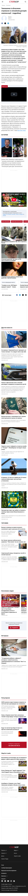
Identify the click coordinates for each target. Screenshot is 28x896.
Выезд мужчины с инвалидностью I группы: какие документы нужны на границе (13, 417)
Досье (2, 856)
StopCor (10, 17)
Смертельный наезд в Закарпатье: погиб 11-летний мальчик (13, 554)
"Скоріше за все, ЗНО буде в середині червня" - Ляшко (9, 286)
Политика (8, 5)
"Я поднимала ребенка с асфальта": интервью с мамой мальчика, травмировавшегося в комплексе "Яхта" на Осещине (13, 660)
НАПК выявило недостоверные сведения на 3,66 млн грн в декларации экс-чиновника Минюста (13, 703)
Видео (15, 850)
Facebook (9, 214)
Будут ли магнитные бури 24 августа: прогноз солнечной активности (11, 728)
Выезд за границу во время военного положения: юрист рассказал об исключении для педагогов (14, 529)
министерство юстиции (17, 221)
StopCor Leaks (6, 753)
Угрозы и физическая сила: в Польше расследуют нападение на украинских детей (13, 383)
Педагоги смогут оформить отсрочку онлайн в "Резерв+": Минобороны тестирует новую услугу (14, 447)
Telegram (5, 214)
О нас (2, 865)
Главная (3, 5)
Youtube (13, 214)
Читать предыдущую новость (8, 282)
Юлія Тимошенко (6, 221)
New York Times (21, 130)
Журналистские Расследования (8, 870)
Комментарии (7, 295)
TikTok (4, 215)
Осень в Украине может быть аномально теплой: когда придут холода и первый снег (13, 716)
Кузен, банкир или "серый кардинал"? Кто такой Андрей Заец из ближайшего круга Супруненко (13, 772)
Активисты (3, 873)
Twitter (16, 214)
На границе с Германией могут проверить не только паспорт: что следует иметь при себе (13, 351)
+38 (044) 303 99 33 (14, 746)
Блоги (15, 853)
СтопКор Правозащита (6, 868)
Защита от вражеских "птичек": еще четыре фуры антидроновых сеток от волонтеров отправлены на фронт (10, 610)
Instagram (21, 214)
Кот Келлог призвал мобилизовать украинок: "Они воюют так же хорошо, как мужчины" (13, 541)
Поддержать (15, 627)
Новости (3, 853)
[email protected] (13, 890)
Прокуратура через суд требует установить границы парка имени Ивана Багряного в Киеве (13, 511)
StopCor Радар (4, 859)
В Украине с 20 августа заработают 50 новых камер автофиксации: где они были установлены (13, 479)
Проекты (3, 850)
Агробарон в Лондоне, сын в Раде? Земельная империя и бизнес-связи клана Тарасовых (13, 785)
